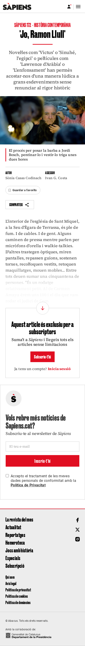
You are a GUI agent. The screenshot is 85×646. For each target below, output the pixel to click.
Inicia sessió (59, 368)
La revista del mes (19, 519)
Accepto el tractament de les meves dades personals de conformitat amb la (43, 480)
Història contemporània (52, 24)
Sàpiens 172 (23, 24)
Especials (12, 557)
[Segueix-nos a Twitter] (77, 529)
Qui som (10, 577)
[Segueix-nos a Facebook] (77, 520)
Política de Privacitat (28, 485)
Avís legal (11, 583)
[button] (22, 190)
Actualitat (13, 527)
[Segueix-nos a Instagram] (77, 539)
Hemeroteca (15, 542)
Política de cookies (16, 596)
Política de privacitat (18, 589)
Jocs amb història (19, 550)
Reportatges (15, 534)
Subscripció (14, 565)
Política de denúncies (18, 602)
